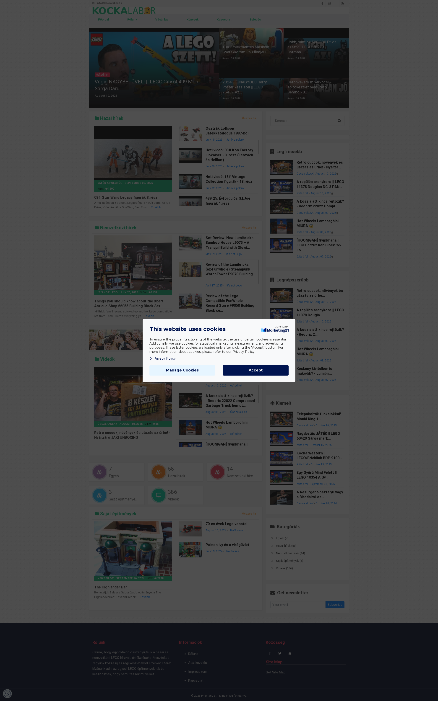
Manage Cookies (182, 370)
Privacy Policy (165, 358)
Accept (256, 370)
